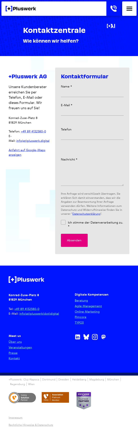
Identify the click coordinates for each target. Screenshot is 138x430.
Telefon (66, 129)
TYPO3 (79, 323)
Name (66, 86)
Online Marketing (87, 312)
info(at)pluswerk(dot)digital (39, 313)
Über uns (15, 342)
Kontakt (14, 358)
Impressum (15, 417)
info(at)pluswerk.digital (32, 141)
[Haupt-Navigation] (129, 8)
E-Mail (66, 105)
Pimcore (80, 317)
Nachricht (69, 159)
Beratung (81, 300)
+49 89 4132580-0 (33, 131)
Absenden (74, 240)
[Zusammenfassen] (111, 26)
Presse (13, 353)
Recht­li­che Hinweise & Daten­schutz (31, 425)
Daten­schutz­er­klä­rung (86, 213)
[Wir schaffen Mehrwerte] (21, 8)
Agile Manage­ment (88, 306)
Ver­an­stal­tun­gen (20, 347)
